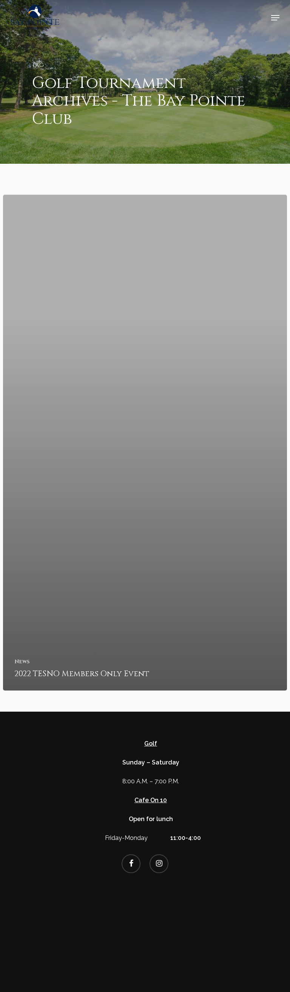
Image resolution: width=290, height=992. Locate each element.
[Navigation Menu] (275, 18)
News (21, 661)
